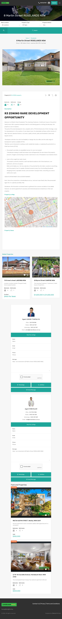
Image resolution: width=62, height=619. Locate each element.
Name (13, 339)
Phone (14, 352)
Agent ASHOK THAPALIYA (31, 319)
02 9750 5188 (33, 412)
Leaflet (44, 226)
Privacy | (43, 604)
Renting (11, 609)
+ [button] (6, 199)
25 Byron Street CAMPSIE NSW (44, 280)
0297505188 (33, 322)
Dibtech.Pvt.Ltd (56, 613)
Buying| (3, 609)
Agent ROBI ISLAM (31, 409)
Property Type (25, 22)
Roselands (33, 38)
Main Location (5, 22)
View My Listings (31, 335)
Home (27, 38)
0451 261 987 (33, 325)
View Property (16, 273)
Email (13, 345)
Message (14, 359)
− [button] (6, 201)
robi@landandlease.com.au (33, 419)
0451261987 (43, 2)
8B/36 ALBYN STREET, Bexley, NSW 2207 (27, 520)
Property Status (46, 22)
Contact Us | (36, 604)
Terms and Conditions (53, 604)
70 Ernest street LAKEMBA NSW (15, 280)
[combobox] (10, 25)
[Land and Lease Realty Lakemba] (5, 3)
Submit (54, 3)
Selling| (7, 609)
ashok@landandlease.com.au (32, 330)
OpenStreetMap (49, 226)
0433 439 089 (33, 414)
